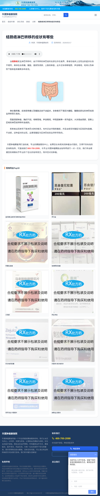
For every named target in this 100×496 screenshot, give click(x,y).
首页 (3, 21)
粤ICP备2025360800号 (34, 493)
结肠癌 (15, 61)
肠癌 (28, 21)
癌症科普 (11, 21)
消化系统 (20, 21)
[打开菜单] (95, 15)
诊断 (34, 21)
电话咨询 (76, 448)
